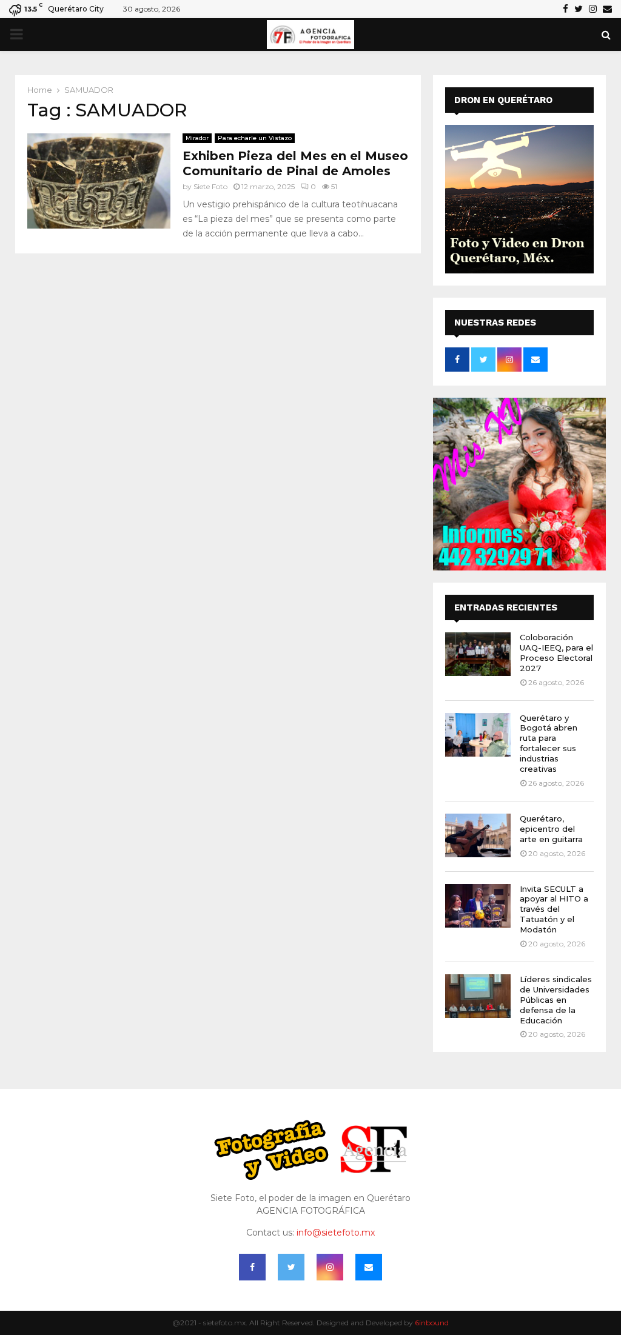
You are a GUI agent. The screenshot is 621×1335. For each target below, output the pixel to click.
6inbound (432, 1322)
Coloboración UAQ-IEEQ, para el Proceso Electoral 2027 (556, 652)
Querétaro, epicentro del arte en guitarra (551, 829)
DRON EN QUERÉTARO (503, 100)
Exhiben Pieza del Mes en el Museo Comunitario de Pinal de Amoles (295, 163)
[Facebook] (252, 1267)
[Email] (368, 1267)
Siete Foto (210, 186)
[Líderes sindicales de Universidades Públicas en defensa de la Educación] (478, 996)
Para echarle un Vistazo (255, 138)
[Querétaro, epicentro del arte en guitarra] (478, 835)
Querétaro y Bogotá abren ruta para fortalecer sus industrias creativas (548, 743)
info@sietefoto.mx (336, 1232)
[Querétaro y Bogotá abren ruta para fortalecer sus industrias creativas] (478, 735)
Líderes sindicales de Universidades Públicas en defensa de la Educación (556, 999)
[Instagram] (330, 1267)
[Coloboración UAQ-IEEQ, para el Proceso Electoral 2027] (478, 654)
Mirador (197, 138)
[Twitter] (291, 1267)
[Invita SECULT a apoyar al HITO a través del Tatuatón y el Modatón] (478, 906)
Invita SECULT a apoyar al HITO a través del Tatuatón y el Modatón (554, 909)
